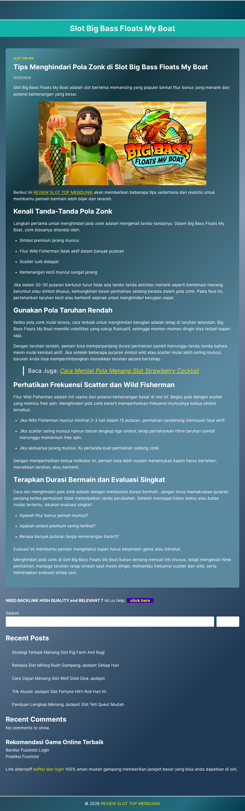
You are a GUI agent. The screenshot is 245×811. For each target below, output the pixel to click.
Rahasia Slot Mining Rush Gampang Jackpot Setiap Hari (65, 665)
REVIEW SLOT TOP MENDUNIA (130, 803)
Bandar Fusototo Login (27, 750)
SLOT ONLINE (23, 58)
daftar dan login (48, 769)
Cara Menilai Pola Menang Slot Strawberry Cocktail (129, 370)
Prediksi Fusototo (22, 756)
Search (12, 613)
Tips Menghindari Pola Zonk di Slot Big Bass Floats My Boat (110, 67)
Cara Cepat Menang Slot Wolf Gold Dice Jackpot (58, 678)
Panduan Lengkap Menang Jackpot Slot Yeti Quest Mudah (68, 704)
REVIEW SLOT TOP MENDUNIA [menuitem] (63, 192)
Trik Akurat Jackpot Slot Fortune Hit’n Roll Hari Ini (59, 691)
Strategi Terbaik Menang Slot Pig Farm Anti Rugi (58, 652)
